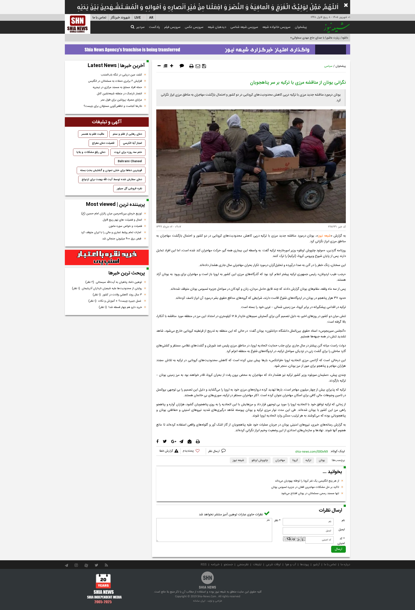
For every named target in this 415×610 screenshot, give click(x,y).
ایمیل (341, 529)
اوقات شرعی (273, 564)
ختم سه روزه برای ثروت (128, 152)
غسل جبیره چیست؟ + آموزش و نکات (115, 301)
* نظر (277, 520)
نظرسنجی (243, 564)
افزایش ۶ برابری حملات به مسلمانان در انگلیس (115, 81)
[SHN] (77, 24)
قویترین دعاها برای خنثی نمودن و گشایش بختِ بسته (111, 170)
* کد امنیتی (341, 541)
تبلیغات (257, 564)
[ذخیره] (204, 66)
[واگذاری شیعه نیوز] (207, 48)
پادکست (154, 27)
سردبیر (140, 27)
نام (343, 520)
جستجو (228, 564)
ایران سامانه (199, 601)
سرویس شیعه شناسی (244, 27)
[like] (193, 451)
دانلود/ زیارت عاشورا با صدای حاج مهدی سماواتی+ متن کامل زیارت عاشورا (305, 37)
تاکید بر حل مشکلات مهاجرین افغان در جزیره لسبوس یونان (305, 487)
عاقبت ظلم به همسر (92, 134)
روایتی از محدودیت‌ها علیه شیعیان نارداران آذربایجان (107, 288)
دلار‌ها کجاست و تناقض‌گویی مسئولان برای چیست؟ (113, 106)
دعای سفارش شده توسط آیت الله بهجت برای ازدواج (112, 179)
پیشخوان (301, 27)
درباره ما (345, 564)
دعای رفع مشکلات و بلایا (91, 152)
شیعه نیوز (324, 236)
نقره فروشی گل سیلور (129, 188)
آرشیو (316, 564)
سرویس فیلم (172, 27)
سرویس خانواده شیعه (276, 27)
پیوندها (304, 564)
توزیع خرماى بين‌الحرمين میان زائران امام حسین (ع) (111, 213)
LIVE (137, 17)
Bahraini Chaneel (130, 161)
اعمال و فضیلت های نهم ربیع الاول (122, 220)
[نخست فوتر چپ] (104, 588)
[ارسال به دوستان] (198, 66)
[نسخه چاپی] (191, 66)
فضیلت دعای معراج (103, 143)
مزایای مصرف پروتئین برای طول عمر (121, 100)
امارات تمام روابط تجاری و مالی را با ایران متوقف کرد (111, 232)
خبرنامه (215, 564)
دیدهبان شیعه (217, 27)
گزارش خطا (166, 451)
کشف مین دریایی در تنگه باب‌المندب (121, 74)
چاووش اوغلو (260, 460)
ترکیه (308, 460)
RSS (204, 564)
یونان (322, 460)
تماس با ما (99, 17)
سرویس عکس (194, 27)
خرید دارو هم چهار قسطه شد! (120, 307)
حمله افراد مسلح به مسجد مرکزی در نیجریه (117, 87)
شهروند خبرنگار (120, 17)
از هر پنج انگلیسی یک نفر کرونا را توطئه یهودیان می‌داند (307, 481)
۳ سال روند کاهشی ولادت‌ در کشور (117, 294)
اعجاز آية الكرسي (132, 143)
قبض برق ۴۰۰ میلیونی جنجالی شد (122, 238)
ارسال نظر (214, 451)
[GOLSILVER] (107, 257)
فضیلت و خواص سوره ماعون (125, 226)
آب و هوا (290, 564)
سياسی (328, 66)
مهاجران (280, 460)
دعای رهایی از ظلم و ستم (127, 134)
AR (151, 17)
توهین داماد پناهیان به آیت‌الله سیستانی (113, 282)
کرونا (295, 460)
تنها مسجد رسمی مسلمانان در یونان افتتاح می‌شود (310, 493)
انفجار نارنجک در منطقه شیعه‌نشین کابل (119, 93)
